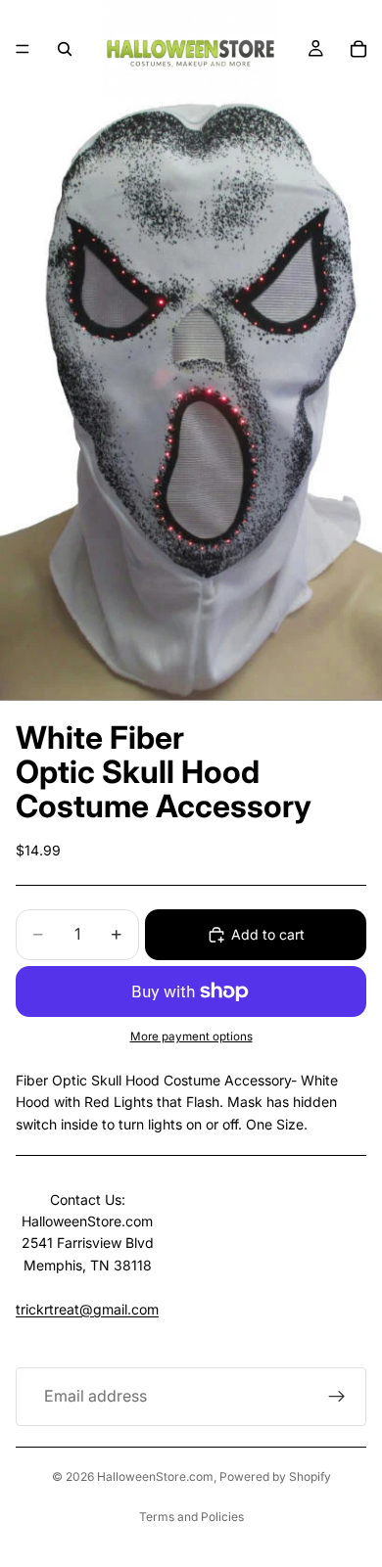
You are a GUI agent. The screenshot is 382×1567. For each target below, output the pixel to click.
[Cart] (358, 48)
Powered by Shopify (275, 1476)
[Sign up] (337, 1396)
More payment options (191, 1036)
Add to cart (268, 934)
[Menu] (22, 48)
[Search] (64, 48)
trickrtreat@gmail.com (87, 1309)
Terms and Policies (191, 1516)
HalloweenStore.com (155, 1476)
